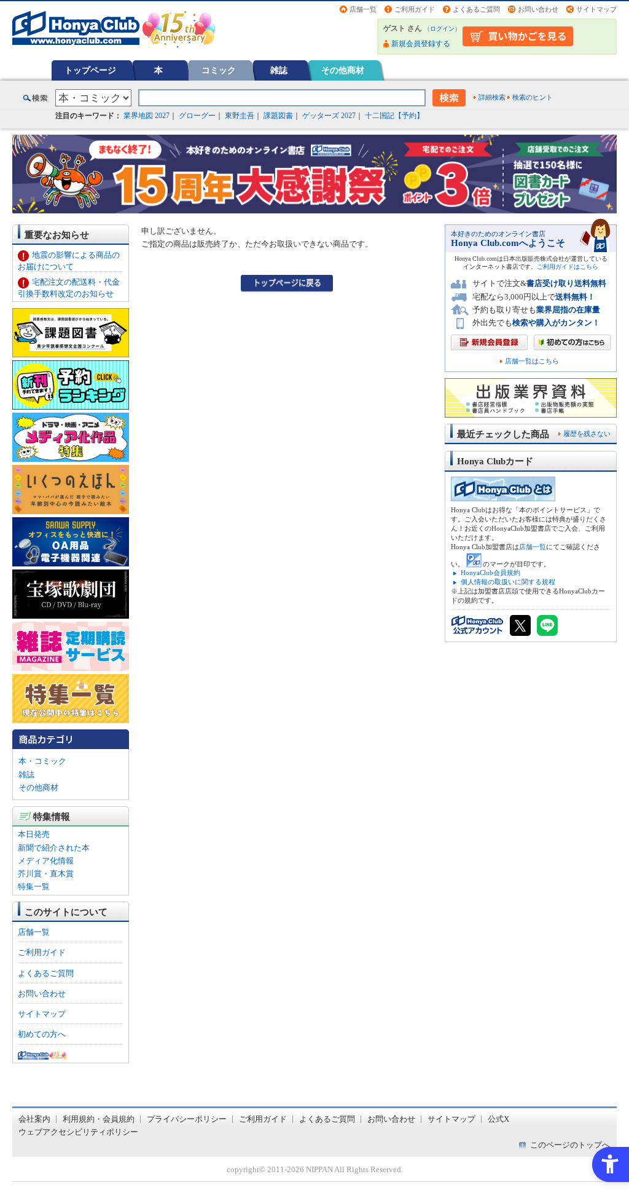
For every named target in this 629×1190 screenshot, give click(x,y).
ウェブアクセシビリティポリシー (78, 1131)
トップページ (90, 70)
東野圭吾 (239, 115)
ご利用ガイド (414, 9)
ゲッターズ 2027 (329, 115)
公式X (498, 1119)
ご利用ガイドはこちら (567, 266)
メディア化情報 (46, 860)
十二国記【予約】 (394, 115)
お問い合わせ (538, 9)
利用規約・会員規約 (99, 1119)
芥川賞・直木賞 (46, 873)
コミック (218, 70)
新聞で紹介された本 (54, 847)
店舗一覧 (363, 9)
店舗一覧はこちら (532, 361)
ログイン (442, 28)
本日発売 (34, 834)
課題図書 (278, 115)
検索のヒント (532, 97)
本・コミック (42, 761)
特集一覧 (34, 886)
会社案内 (34, 1119)
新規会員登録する (420, 43)
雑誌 (278, 70)
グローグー (197, 115)
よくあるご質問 (476, 9)
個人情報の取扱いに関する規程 (508, 581)
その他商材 (342, 70)
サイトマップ (596, 9)
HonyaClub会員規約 (490, 572)
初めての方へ (42, 1034)
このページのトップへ (570, 1144)
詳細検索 (492, 97)
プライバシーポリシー (187, 1119)
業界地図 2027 (146, 115)
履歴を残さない (587, 433)
